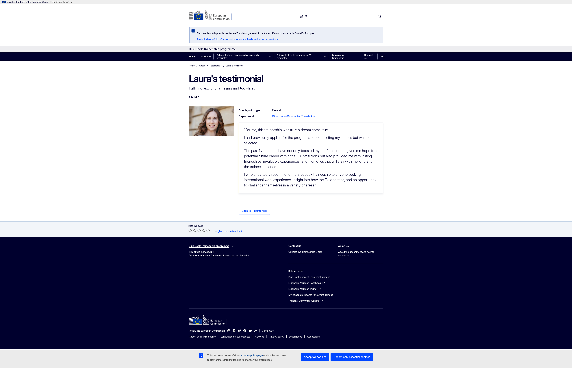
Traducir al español (207, 39)
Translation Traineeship (338, 56)
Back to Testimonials (254, 210)
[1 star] (190, 231)
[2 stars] (192, 231)
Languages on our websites (235, 336)
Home (192, 56)
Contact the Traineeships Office (305, 251)
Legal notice (295, 336)
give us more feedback (230, 231)
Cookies (259, 336)
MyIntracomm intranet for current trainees (310, 294)
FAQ (383, 56)
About (204, 56)
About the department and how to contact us (356, 253)
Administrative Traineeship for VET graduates (295, 56)
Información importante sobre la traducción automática (248, 39)
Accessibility (313, 336)
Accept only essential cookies (352, 356)
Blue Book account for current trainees (309, 277)
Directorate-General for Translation (293, 116)
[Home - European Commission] (213, 15)
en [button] (306, 16)
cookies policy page (252, 355)
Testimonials (215, 65)
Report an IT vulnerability (202, 336)
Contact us (368, 56)
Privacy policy (276, 336)
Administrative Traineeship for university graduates (238, 56)
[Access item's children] (210, 56)
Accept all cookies (315, 356)
